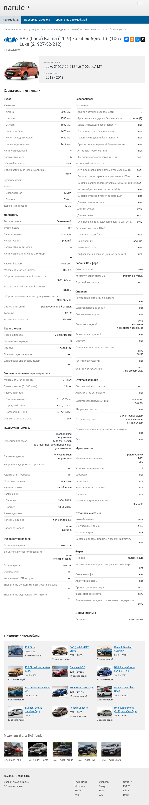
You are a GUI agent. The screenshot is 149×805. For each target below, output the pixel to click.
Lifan (126, 790)
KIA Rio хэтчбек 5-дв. (81, 687)
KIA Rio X (30, 647)
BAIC (126, 794)
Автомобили (11, 19)
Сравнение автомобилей (71, 19)
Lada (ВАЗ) (80, 781)
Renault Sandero (79, 707)
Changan (104, 781)
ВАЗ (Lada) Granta (38, 759)
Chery (102, 786)
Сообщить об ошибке (16, 781)
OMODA (127, 781)
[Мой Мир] (137, 39)
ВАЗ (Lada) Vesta (111, 759)
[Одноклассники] (132, 39)
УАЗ (76, 794)
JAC (101, 794)
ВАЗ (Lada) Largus (63, 759)
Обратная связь (13, 786)
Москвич (79, 786)
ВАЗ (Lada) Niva (86, 759)
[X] (142, 39)
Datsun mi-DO (77, 667)
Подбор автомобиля (37, 19)
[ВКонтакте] (126, 39)
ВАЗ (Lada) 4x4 (12, 759)
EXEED (127, 786)
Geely (77, 790)
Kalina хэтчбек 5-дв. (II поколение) (60, 29)
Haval (102, 790)
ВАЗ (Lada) (30, 29)
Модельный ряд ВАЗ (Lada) (24, 735)
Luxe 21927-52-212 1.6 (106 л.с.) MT (104, 29)
